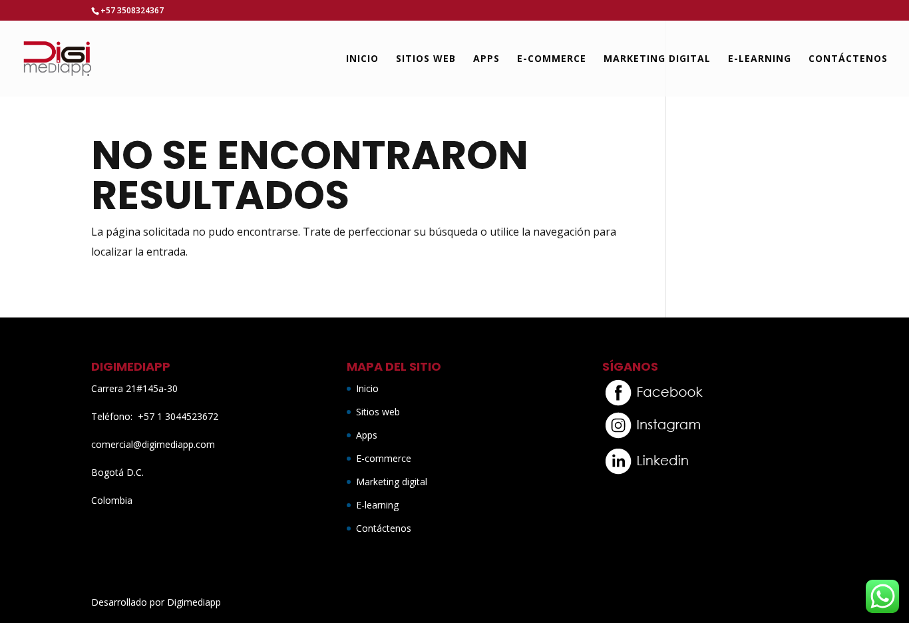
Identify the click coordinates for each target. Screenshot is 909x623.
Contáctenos (848, 59)
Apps (486, 59)
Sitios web (426, 59)
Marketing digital (657, 59)
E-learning (759, 59)
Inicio (362, 59)
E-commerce (551, 59)
